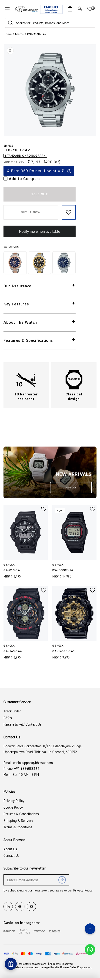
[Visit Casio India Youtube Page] (19, 906)
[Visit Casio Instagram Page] (54, 931)
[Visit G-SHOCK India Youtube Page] (31, 906)
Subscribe (62, 880)
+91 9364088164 (26, 768)
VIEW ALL (71, 487)
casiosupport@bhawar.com (33, 763)
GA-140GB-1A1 (63, 651)
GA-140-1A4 (12, 651)
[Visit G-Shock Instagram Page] (9, 931)
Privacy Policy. (83, 890)
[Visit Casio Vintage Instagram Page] (24, 931)
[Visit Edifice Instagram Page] (39, 931)
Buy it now (30, 212)
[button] (7, 9)
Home (7, 34)
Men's (19, 34)
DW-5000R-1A (62, 570)
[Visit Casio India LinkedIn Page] (8, 906)
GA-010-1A (11, 570)
